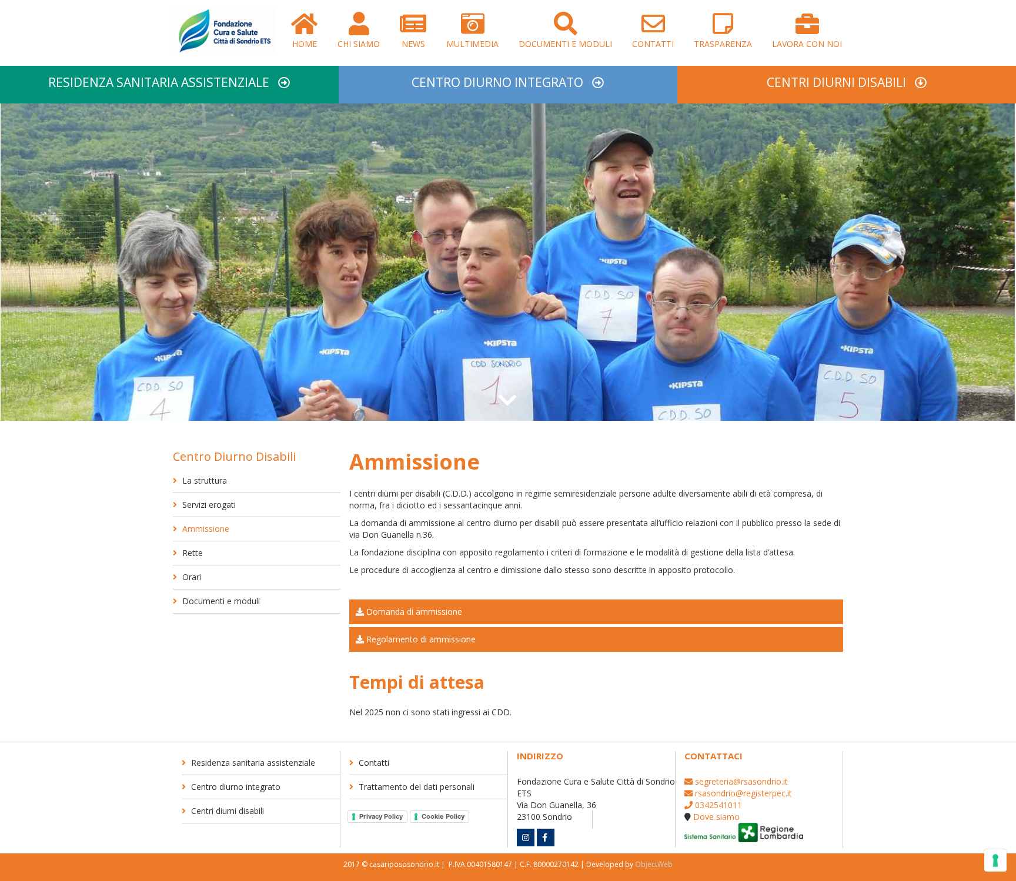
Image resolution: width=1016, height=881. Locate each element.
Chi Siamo (358, 43)
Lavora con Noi (807, 43)
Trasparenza (723, 43)
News (413, 43)
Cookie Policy (443, 816)
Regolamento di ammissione (420, 639)
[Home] (224, 33)
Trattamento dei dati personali (415, 786)
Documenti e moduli (565, 43)
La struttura (203, 480)
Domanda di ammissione (413, 611)
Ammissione (204, 528)
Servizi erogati (208, 504)
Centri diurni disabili (836, 82)
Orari (190, 576)
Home (304, 43)
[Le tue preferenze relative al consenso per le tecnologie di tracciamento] (995, 860)
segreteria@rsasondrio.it (740, 781)
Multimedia (472, 43)
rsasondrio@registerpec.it (742, 793)
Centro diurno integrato (497, 82)
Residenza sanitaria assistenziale (158, 82)
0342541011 (717, 804)
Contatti (653, 43)
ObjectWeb (654, 864)
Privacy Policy (381, 816)
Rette (191, 552)
